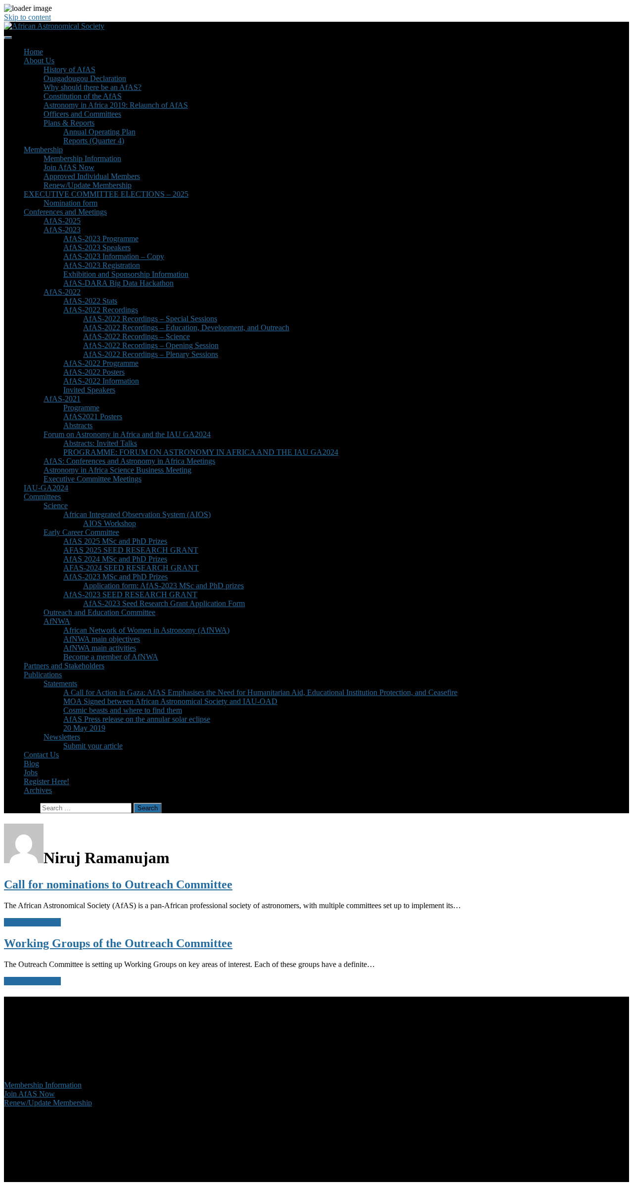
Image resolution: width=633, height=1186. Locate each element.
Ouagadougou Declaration (85, 78)
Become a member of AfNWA (110, 657)
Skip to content (27, 17)
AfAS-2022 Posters (94, 372)
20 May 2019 (84, 728)
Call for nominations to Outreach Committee (118, 884)
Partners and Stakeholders (64, 665)
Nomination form (70, 203)
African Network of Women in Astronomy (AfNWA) (146, 630)
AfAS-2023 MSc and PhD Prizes (115, 576)
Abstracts (77, 425)
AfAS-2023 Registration (101, 265)
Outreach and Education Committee (99, 612)
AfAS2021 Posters (92, 416)
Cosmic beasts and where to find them (122, 710)
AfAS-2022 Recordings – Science (136, 336)
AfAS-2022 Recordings (100, 310)
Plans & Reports (69, 123)
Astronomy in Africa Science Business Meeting (117, 470)
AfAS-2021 (62, 399)
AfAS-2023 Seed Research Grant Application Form (164, 603)
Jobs (31, 772)
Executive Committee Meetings (92, 479)
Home (33, 51)
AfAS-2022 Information (101, 381)
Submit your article (93, 746)
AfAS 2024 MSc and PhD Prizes (115, 559)
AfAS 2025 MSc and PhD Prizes (115, 541)
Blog (31, 763)
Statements (60, 683)
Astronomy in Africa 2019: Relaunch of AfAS (116, 105)
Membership (43, 149)
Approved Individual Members (92, 176)
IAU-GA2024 (46, 487)
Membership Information (82, 158)
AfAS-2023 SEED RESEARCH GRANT (130, 594)
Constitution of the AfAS (83, 96)
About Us (39, 60)
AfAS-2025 (62, 221)
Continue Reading (32, 922)
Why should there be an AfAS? (92, 87)
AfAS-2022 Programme (100, 363)
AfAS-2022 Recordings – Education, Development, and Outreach (186, 327)
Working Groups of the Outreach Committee (118, 943)
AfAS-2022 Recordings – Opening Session (151, 345)
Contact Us (41, 754)
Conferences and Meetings (65, 212)
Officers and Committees (82, 114)
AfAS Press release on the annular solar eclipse (136, 719)
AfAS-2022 (62, 292)
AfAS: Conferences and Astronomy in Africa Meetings (129, 461)
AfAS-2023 (62, 229)
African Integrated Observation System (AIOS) (137, 514)
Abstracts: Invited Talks (100, 443)
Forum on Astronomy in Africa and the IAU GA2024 (127, 434)
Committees (42, 496)
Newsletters (62, 737)
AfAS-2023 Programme (100, 238)
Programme (81, 407)
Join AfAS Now (69, 167)
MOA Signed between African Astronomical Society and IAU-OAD (170, 701)
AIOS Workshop (109, 523)
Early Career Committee (81, 532)
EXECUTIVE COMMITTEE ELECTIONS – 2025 (106, 194)
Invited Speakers (89, 390)
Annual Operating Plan (99, 132)
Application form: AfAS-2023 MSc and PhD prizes (163, 585)
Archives (38, 790)
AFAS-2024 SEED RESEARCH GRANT (131, 568)
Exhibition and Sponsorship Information (125, 274)
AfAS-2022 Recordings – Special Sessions (150, 318)
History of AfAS (69, 69)
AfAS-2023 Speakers (97, 247)
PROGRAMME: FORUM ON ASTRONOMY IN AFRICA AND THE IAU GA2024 (200, 452)
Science (56, 505)
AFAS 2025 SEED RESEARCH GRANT (130, 550)
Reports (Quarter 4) (93, 140)
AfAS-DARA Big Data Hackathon (118, 283)
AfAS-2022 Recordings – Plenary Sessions (150, 354)
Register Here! (46, 781)
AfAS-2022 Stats (90, 301)
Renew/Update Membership (88, 185)
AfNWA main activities (99, 648)
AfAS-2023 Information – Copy (113, 256)
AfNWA (57, 621)
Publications (43, 674)
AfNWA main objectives (101, 639)
